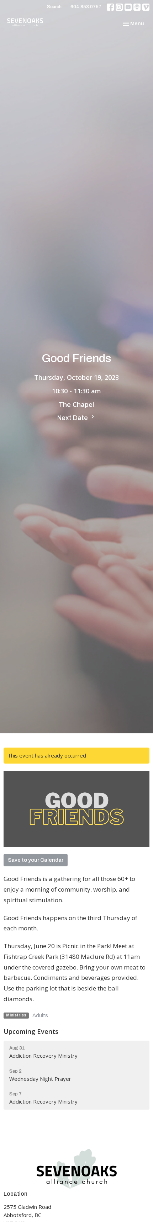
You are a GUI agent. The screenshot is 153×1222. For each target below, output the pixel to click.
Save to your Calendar (35, 860)
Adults (40, 1015)
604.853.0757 (85, 6)
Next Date (73, 417)
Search (54, 6)
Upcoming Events (31, 1031)
